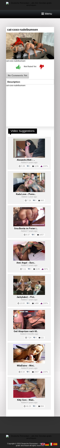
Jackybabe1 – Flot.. (26, 297)
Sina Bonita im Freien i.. (25, 228)
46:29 (28, 406)
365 (42, 200)
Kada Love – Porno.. (26, 194)
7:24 (29, 338)
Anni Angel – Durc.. (25, 263)
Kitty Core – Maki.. (26, 400)
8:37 (28, 235)
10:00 (22, 303)
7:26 (29, 200)
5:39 (23, 166)
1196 (36, 166)
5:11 (24, 269)
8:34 (23, 372)
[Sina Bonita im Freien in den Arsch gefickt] (29, 226)
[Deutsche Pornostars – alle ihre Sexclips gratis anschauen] (30, 5)
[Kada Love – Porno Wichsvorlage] (29, 191)
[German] (47, 444)
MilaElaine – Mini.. (26, 365)
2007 (36, 372)
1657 (41, 235)
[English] (43, 444)
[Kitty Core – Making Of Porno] (29, 397)
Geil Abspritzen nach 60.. (26, 331)
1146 (38, 269)
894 (42, 406)
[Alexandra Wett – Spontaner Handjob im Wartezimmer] (29, 157)
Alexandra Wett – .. (26, 160)
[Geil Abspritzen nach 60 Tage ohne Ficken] (29, 328)
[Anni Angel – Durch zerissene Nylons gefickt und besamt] (29, 260)
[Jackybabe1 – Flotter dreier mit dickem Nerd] (29, 294)
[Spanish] (55, 444)
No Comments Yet (17, 75)
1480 (36, 303)
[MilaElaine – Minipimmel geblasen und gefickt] (29, 363)
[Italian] (51, 444)
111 (42, 338)
